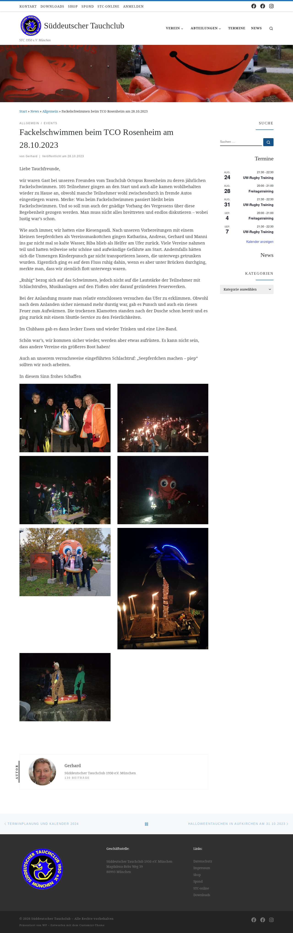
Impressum (201, 868)
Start (23, 111)
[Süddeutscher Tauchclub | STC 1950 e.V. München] (30, 25)
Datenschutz (202, 861)
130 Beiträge (77, 777)
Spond (198, 881)
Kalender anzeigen (260, 241)
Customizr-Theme (92, 925)
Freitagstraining (261, 191)
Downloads (201, 895)
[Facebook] (253, 6)
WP (44, 925)
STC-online (201, 888)
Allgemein (50, 111)
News (34, 111)
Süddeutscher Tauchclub (51, 919)
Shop (197, 875)
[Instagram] (271, 6)
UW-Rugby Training (258, 177)
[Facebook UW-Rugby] (262, 6)
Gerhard (32, 156)
